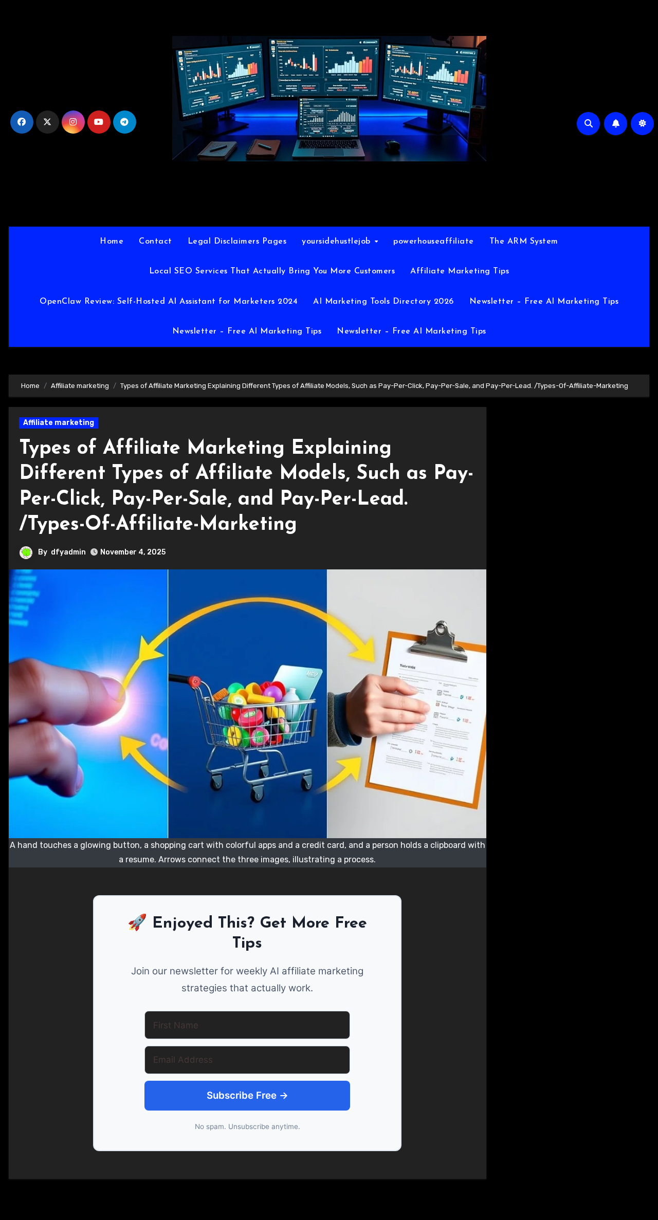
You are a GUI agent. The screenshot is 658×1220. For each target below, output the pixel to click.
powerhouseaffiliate (433, 241)
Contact (155, 241)
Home (111, 241)
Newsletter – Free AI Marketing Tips (544, 302)
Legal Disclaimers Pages (237, 241)
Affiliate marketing (58, 422)
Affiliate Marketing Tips (459, 271)
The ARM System (523, 241)
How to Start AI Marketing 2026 (329, 196)
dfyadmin (68, 552)
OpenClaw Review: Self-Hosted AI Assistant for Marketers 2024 (169, 302)
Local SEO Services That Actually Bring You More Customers (272, 271)
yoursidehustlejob (337, 241)
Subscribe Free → (247, 1095)
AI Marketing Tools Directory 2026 (383, 302)
